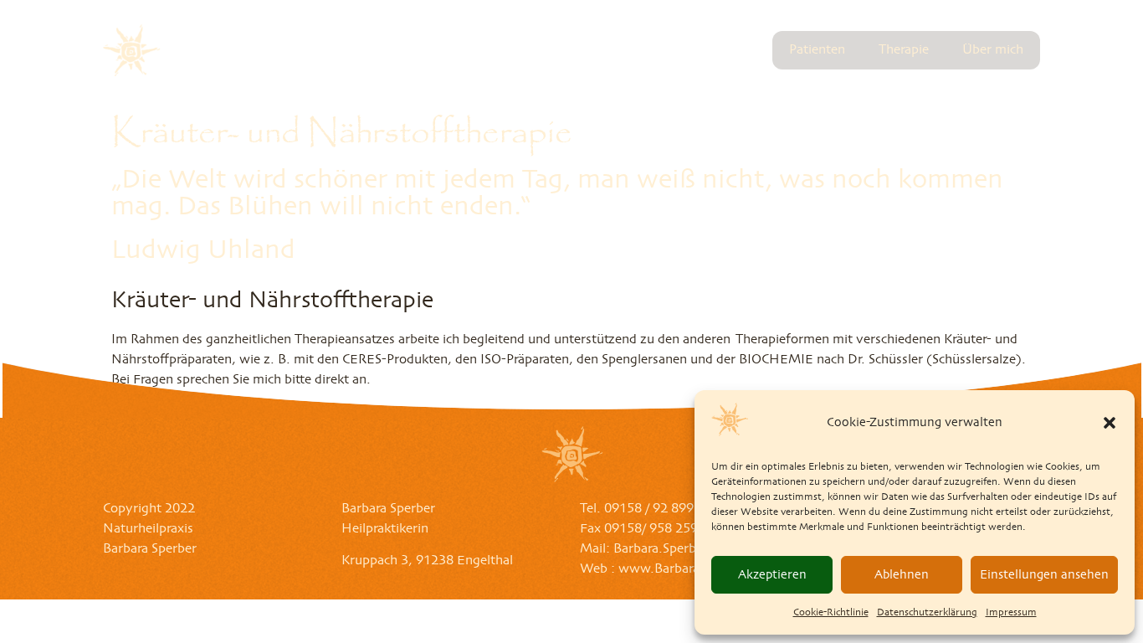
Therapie (904, 50)
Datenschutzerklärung (927, 613)
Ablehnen (901, 575)
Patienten (817, 50)
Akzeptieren (772, 575)
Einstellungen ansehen (1044, 575)
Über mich (992, 50)
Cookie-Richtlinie (831, 613)
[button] (1109, 422)
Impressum (1011, 613)
